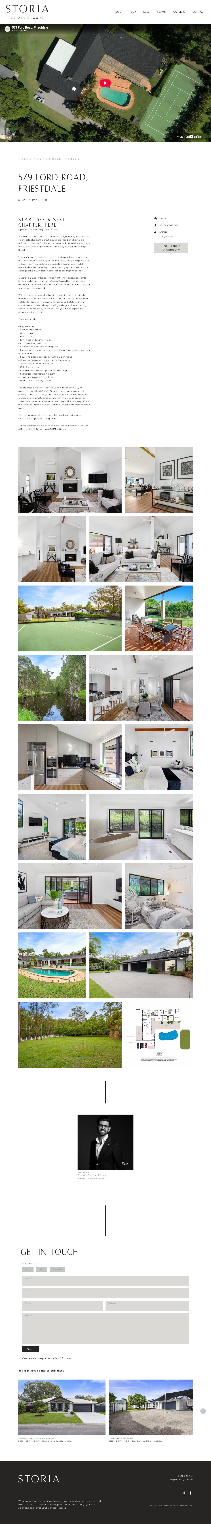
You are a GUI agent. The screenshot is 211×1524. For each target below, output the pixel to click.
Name (28, 1278)
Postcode (112, 1303)
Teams (161, 11)
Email (28, 1290)
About (118, 11)
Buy (133, 11)
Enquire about (30, 1263)
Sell (146, 11)
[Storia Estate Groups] (27, 12)
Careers (179, 11)
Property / (26, 158)
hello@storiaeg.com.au (180, 1479)
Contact (199, 11)
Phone (28, 1303)
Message (28, 1315)
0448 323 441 (185, 1476)
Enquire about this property (171, 247)
